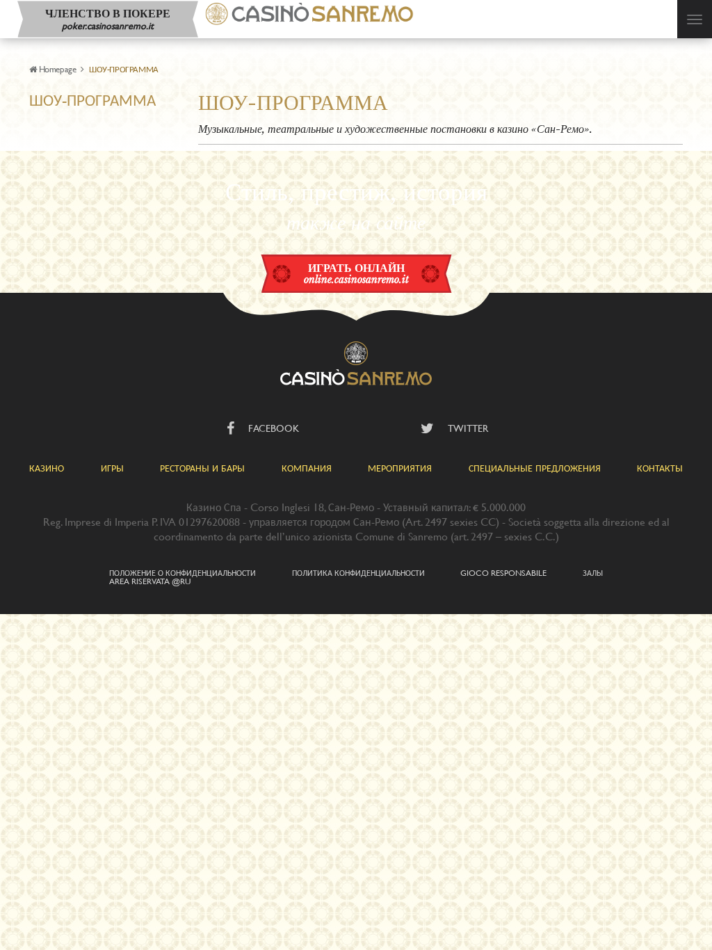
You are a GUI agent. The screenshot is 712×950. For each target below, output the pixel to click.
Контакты (660, 467)
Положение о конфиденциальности (182, 572)
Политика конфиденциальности (358, 572)
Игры (112, 467)
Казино (46, 467)
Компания (307, 467)
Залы (593, 572)
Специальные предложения (535, 467)
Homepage (57, 69)
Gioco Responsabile (503, 572)
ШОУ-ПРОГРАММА (92, 99)
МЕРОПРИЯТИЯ (400, 467)
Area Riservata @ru (150, 580)
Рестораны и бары (202, 467)
